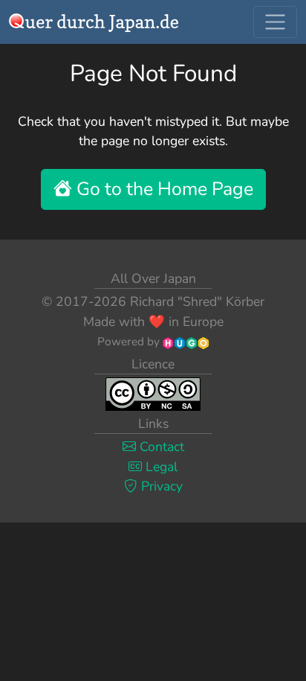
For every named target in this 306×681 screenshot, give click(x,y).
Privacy (160, 486)
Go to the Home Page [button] (162, 189)
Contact (160, 446)
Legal (160, 467)
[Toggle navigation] (275, 22)
